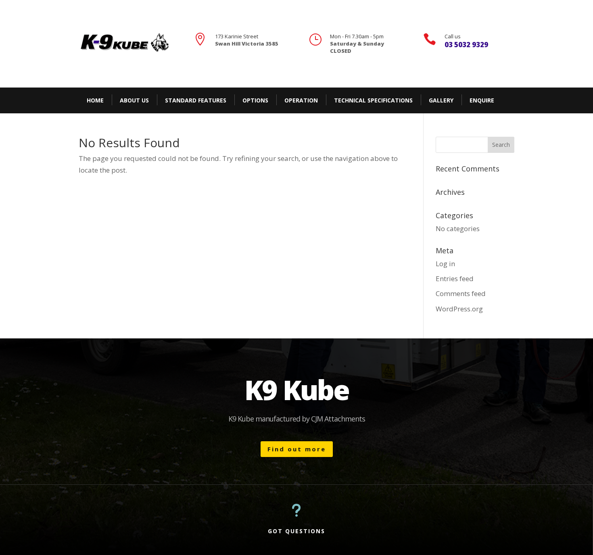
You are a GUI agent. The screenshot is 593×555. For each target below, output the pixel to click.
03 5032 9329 (466, 44)
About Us (134, 100)
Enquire (482, 100)
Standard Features (195, 100)
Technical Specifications (373, 100)
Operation (301, 100)
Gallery (441, 100)
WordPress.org (459, 308)
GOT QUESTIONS (296, 531)
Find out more (296, 449)
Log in (445, 263)
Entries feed (455, 278)
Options (255, 100)
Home (95, 100)
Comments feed (461, 293)
